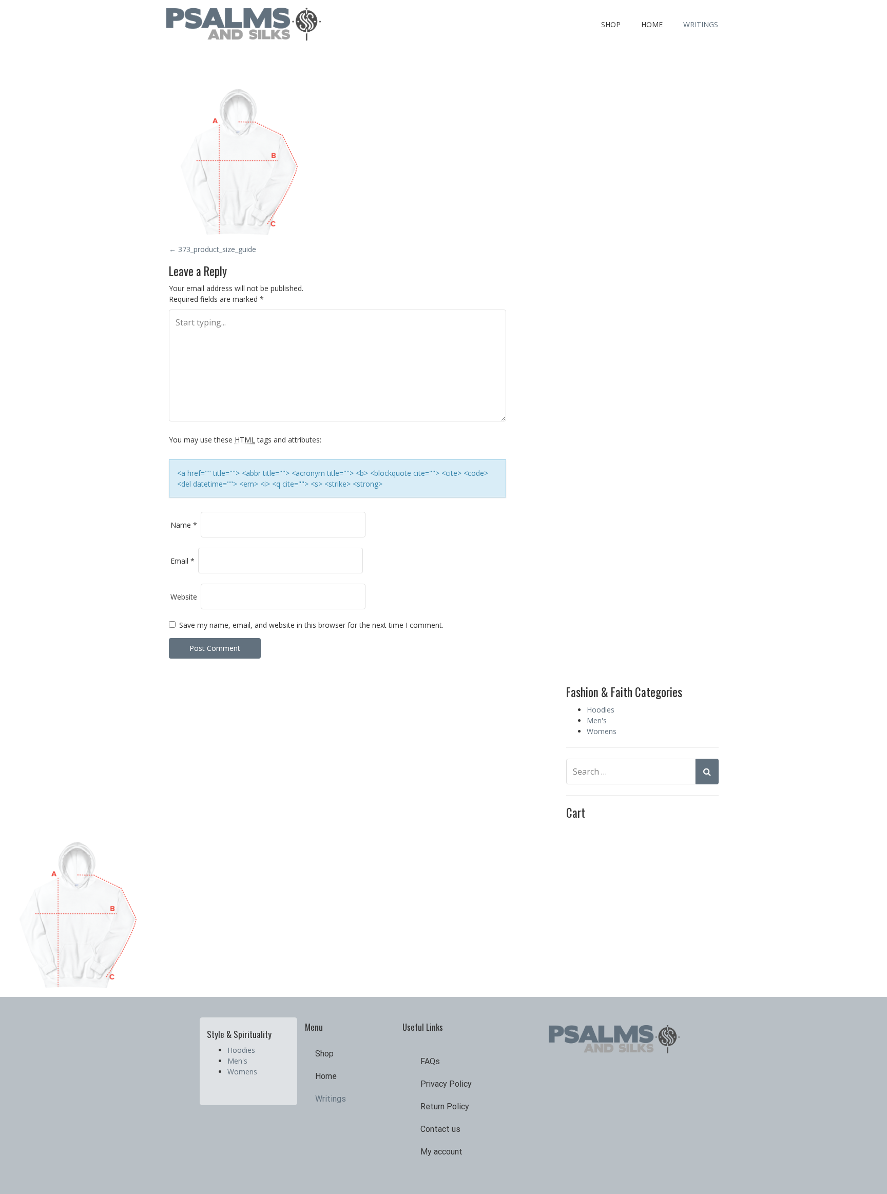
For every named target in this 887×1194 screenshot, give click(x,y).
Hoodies (600, 710)
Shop (611, 24)
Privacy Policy (446, 1084)
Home (652, 24)
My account (441, 1152)
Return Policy (444, 1106)
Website (183, 597)
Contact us (440, 1129)
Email (182, 561)
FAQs (430, 1061)
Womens (601, 731)
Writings (700, 24)
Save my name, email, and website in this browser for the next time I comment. (311, 625)
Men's (597, 720)
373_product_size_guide (212, 249)
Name (183, 525)
